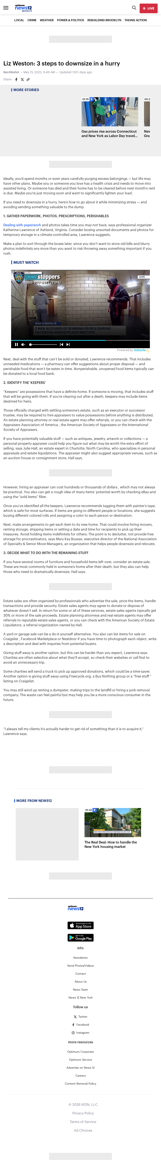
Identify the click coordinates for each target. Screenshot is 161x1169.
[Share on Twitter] (22, 79)
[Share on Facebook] (16, 79)
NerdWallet (11, 72)
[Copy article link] (28, 79)
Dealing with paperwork (22, 225)
